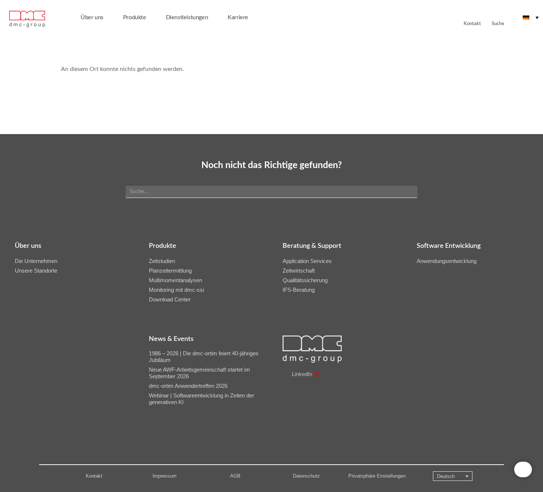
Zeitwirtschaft (299, 270)
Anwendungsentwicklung (447, 261)
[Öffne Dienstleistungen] (213, 17)
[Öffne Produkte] (151, 17)
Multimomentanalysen (175, 280)
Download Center (170, 299)
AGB (235, 476)
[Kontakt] (468, 13)
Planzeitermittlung (170, 270)
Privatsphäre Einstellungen (377, 476)
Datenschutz (306, 476)
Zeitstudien (162, 261)
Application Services (307, 261)
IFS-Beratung (299, 290)
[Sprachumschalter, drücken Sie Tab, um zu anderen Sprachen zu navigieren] (531, 17)
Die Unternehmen (36, 261)
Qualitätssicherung (305, 280)
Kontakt (94, 476)
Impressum (165, 476)
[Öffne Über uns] (108, 17)
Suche (498, 23)
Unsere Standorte (36, 270)
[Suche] (498, 13)
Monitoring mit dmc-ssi (176, 290)
